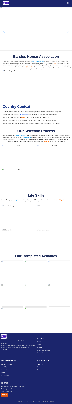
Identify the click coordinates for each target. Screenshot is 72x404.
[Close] (70, 2)
